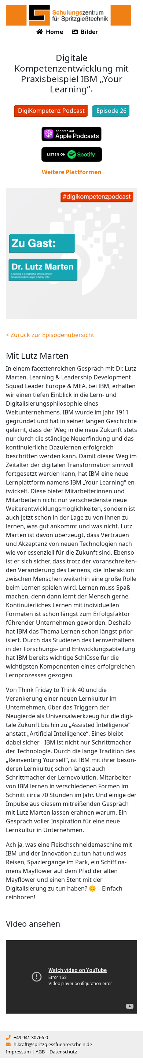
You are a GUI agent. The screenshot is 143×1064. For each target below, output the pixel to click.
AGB (40, 1051)
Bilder (88, 32)
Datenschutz (63, 1051)
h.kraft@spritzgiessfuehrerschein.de (53, 1044)
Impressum (18, 1051)
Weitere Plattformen (72, 172)
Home (53, 32)
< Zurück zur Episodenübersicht (50, 335)
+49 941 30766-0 (31, 1037)
